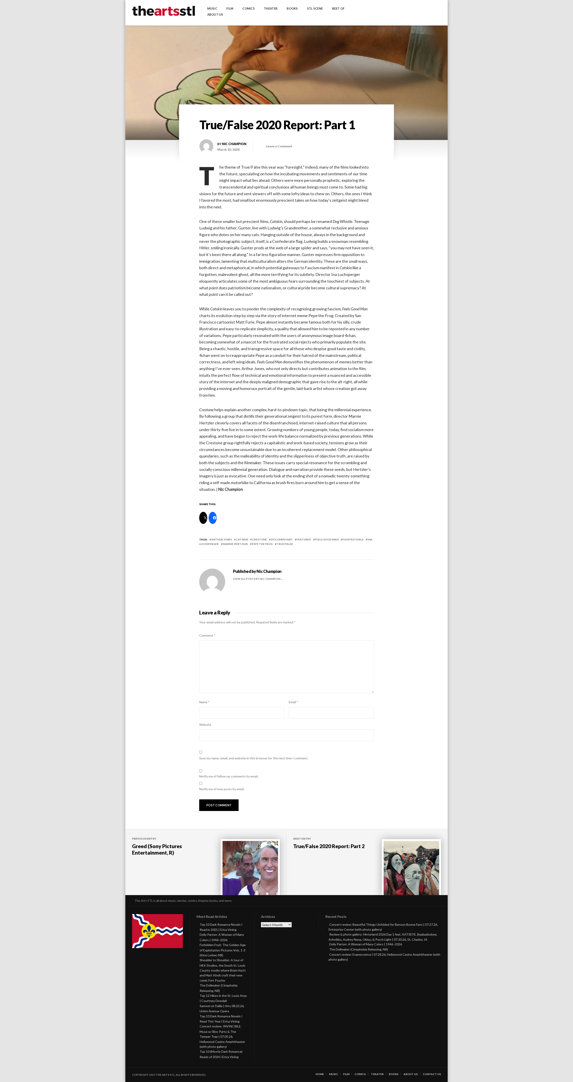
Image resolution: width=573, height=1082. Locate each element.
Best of (338, 8)
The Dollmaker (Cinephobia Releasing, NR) (358, 949)
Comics (248, 8)
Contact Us (432, 1074)
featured (304, 539)
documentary (282, 539)
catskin (242, 539)
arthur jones (221, 539)
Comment (207, 635)
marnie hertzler (235, 544)
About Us (215, 14)
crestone (259, 539)
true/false (285, 544)
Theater (271, 8)
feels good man (326, 539)
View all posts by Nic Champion (257, 578)
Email (293, 702)
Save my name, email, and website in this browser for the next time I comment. (253, 758)
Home (320, 1074)
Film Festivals (352, 539)
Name (204, 702)
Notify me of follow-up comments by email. (228, 776)
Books (292, 8)
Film (229, 8)
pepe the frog (262, 544)
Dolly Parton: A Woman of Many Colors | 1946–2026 (365, 944)
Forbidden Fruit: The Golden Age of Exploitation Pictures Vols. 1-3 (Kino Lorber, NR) (223, 950)
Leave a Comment (279, 146)
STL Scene (315, 8)
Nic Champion (234, 144)
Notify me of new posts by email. (221, 789)
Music (212, 8)
